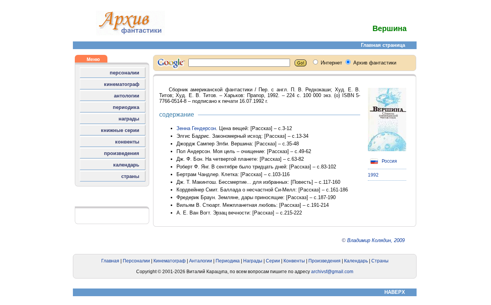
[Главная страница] (130, 33)
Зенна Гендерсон (196, 128)
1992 (373, 175)
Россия (389, 161)
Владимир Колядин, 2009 (376, 240)
